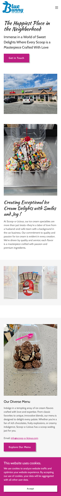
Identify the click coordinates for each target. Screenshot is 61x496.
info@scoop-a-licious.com (24, 438)
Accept (30, 488)
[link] (13, 7)
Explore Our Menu (20, 447)
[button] (56, 7)
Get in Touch (16, 58)
